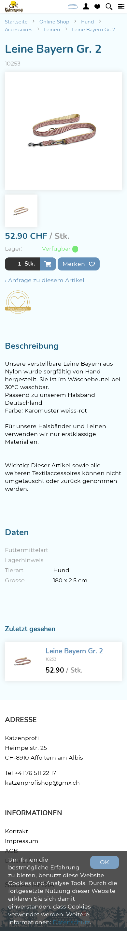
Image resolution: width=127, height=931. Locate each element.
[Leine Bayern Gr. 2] (23, 661)
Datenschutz (71, 922)
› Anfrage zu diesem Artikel (44, 280)
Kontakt (16, 831)
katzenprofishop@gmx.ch (42, 782)
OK (104, 862)
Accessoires (18, 30)
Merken (75, 263)
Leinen (52, 30)
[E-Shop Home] (14, 6)
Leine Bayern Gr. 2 (93, 30)
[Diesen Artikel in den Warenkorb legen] (48, 263)
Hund (87, 22)
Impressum (21, 840)
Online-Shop (54, 22)
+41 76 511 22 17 (35, 772)
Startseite (16, 22)
